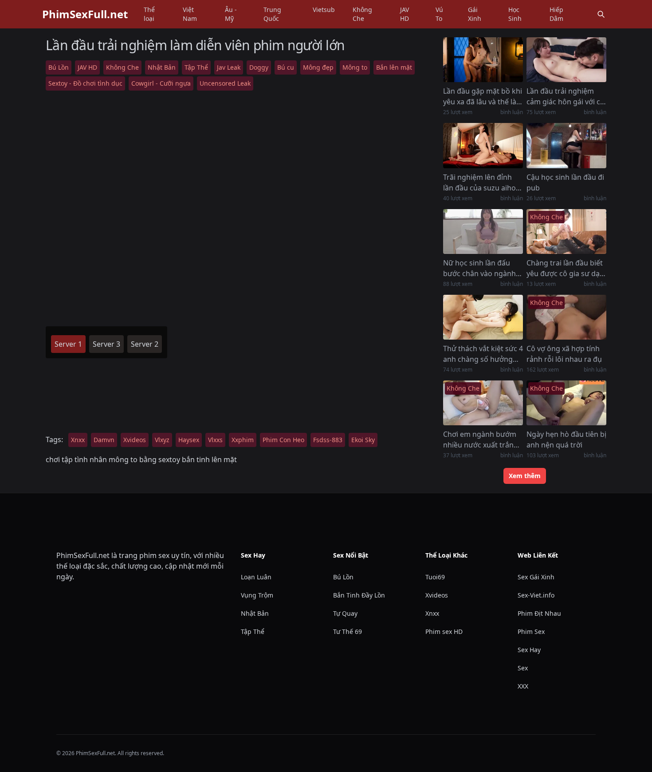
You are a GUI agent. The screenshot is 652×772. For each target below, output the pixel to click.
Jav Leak (228, 67)
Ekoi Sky (363, 439)
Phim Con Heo (283, 439)
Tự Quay (345, 613)
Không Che (362, 14)
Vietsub (324, 9)
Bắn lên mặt (394, 67)
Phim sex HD (444, 631)
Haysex (188, 439)
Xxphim (243, 439)
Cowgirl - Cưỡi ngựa (161, 83)
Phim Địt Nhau (539, 613)
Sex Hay (529, 649)
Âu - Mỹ (231, 14)
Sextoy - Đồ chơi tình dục (85, 83)
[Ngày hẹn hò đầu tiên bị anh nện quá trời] (566, 402)
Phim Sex (531, 631)
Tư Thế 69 (347, 631)
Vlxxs (215, 439)
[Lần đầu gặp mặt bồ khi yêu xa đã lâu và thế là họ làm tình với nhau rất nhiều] (483, 59)
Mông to (354, 67)
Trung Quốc (272, 14)
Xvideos (134, 439)
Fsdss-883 (327, 439)
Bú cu (285, 67)
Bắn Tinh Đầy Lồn (359, 595)
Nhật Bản (162, 67)
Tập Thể (196, 67)
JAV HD (404, 14)
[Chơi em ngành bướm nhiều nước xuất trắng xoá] (483, 402)
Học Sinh (515, 14)
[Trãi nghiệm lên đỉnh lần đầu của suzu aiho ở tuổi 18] (483, 145)
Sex (523, 668)
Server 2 (144, 344)
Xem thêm (525, 475)
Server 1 (68, 344)
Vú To (439, 14)
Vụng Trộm (257, 595)
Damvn (104, 439)
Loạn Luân (256, 577)
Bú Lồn (58, 67)
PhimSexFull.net (85, 14)
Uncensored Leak (225, 83)
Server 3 (106, 344)
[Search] (601, 14)
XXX (523, 686)
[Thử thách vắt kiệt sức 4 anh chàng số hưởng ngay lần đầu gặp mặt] (483, 317)
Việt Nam (190, 14)
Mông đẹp (318, 67)
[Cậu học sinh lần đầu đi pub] (566, 145)
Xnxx (78, 439)
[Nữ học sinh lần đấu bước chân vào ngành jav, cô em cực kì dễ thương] (483, 231)
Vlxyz (162, 439)
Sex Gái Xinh (536, 577)
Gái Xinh (474, 14)
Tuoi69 (435, 577)
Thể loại (149, 14)
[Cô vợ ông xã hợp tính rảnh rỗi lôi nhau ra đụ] (566, 317)
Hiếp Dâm (556, 14)
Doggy (258, 67)
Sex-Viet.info (536, 595)
